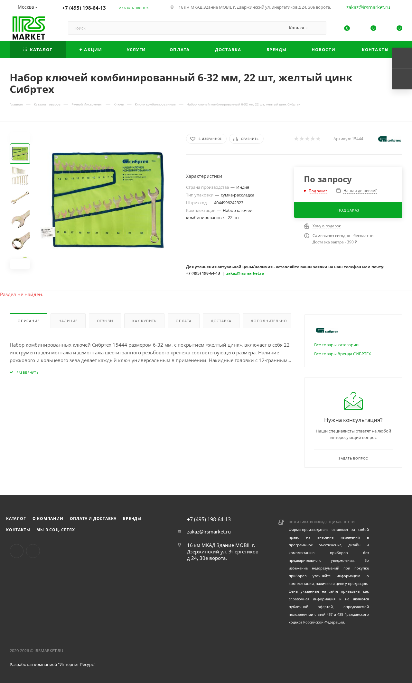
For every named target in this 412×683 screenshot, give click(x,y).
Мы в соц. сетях (55, 530)
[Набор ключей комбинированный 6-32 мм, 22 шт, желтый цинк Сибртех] (106, 200)
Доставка (221, 320)
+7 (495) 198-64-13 (84, 8)
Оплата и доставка (93, 518)
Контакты (18, 530)
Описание (28, 320)
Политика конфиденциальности (322, 522)
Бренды (132, 518)
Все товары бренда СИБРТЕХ (342, 354)
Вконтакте (16, 551)
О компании (48, 518)
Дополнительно (269, 320)
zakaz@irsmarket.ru (368, 7)
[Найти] (318, 28)
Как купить (144, 320)
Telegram (33, 551)
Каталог (16, 518)
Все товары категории (336, 345)
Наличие (68, 320)
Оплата (184, 320)
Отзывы (105, 320)
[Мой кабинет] (399, 8)
